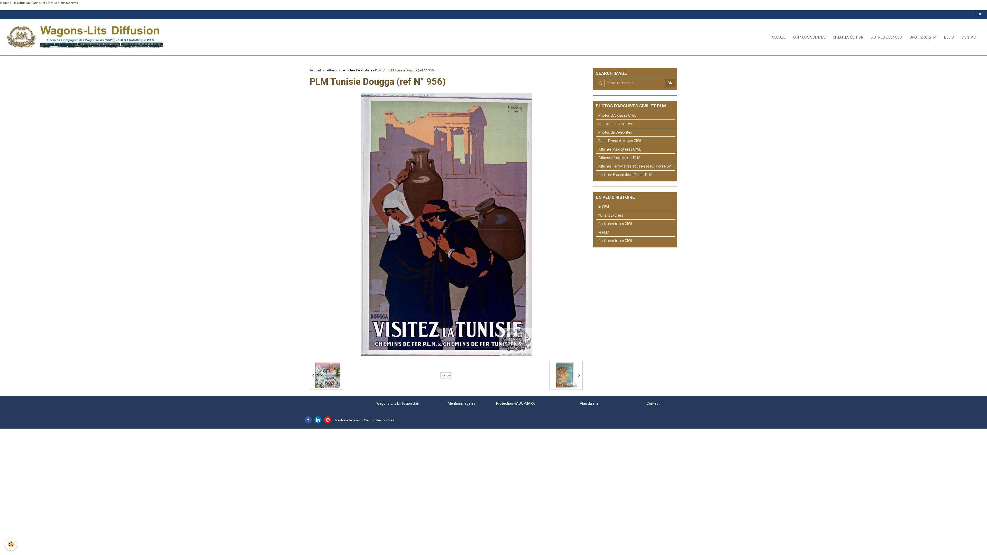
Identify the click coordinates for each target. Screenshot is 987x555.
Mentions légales (461, 403)
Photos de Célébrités (615, 132)
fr (980, 14)
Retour (446, 375)
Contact (653, 403)
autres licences (886, 37)
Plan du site (589, 403)
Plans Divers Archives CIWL (620, 141)
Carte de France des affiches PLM (625, 175)
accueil (778, 37)
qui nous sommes (809, 37)
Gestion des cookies (379, 420)
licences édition (848, 37)
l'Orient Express (611, 215)
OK (670, 83)
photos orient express (616, 124)
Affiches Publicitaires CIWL (619, 149)
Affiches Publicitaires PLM (362, 70)
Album (332, 70)
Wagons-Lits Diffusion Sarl (397, 403)
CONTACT (970, 37)
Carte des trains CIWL (615, 224)
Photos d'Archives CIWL (617, 115)
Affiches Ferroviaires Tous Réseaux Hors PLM (634, 166)
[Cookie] (11, 544)
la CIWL (604, 207)
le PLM (603, 232)
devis (949, 37)
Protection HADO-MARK (515, 403)
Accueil (315, 70)
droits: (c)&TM (923, 37)
